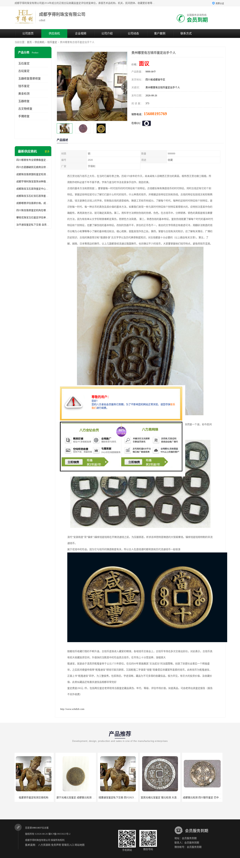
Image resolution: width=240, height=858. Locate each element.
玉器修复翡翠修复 (29, 78)
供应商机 (54, 33)
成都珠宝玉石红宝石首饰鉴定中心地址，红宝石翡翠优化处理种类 (33, 196)
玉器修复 (24, 101)
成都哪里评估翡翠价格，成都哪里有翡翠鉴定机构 (33, 203)
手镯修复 (24, 116)
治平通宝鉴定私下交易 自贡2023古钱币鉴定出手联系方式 (33, 224)
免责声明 (56, 845)
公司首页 (28, 33)
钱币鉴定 (52, 42)
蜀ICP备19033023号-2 (59, 834)
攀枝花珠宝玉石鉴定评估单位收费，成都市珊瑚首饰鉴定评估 (33, 217)
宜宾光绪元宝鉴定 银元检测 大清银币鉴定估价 (125, 797)
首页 (29, 42)
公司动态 (133, 33)
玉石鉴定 (24, 63)
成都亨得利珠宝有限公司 (37, 840)
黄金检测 (24, 93)
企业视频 (80, 33)
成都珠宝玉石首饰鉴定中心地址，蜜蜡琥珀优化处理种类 (33, 188)
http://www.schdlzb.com (72, 709)
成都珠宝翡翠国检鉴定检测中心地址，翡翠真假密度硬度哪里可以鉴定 (33, 174)
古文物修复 (25, 108)
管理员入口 (68, 845)
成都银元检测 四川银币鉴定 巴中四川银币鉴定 (167, 797)
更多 (47, 151)
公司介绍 (107, 33)
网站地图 (80, 845)
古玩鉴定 (24, 70)
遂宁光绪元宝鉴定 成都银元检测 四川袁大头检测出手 (44, 797)
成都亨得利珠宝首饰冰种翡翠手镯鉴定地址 (33, 181)
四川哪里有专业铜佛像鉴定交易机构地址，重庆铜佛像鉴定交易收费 (33, 160)
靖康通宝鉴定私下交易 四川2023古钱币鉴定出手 (84, 797)
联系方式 (186, 33)
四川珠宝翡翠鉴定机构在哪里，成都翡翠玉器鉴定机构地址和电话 (33, 210)
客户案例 (159, 33)
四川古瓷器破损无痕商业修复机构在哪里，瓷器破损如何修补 (33, 167)
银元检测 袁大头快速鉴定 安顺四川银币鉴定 (208, 797)
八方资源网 (44, 845)
